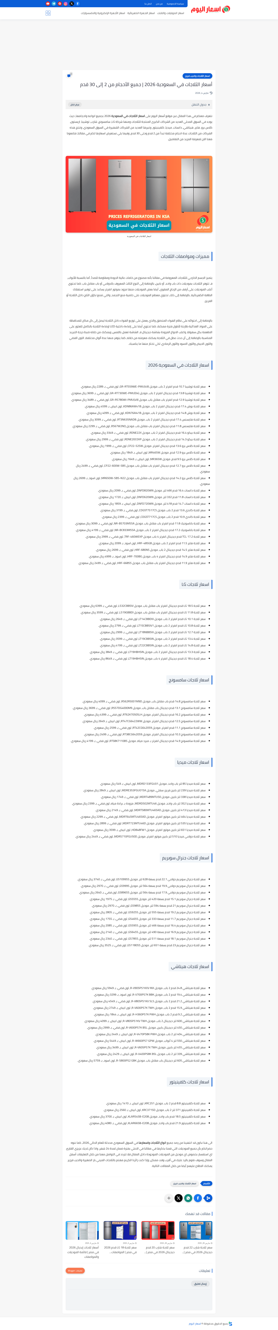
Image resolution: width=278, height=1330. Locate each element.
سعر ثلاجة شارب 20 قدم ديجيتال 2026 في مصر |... (159, 1250)
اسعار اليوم (195, 1323)
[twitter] (72, 3)
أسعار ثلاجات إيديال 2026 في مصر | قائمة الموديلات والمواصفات (83, 1252)
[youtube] (48, 3)
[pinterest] (60, 3)
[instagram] (66, 3)
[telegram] (54, 3)
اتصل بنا (148, 4)
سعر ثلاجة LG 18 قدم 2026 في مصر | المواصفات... (120, 1250)
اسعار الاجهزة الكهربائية (141, 13)
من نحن (159, 4)
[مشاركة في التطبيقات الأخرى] (169, 1198)
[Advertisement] (139, 45)
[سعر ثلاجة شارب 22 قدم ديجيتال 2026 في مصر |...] (196, 1230)
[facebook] (77, 3)
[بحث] (48, 13)
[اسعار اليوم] (210, 9)
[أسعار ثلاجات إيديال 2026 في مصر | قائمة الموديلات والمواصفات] (82, 1230)
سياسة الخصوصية (175, 4)
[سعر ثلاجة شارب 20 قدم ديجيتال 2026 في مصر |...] (158, 1230)
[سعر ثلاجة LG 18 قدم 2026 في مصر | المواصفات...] (120, 1230)
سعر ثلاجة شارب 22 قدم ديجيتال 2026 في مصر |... (197, 1250)
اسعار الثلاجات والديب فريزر (197, 76)
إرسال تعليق (200, 1283)
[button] (198, 1198)
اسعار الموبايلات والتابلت (170, 13)
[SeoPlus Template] (230, 1323)
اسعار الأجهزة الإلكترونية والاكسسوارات (103, 13)
